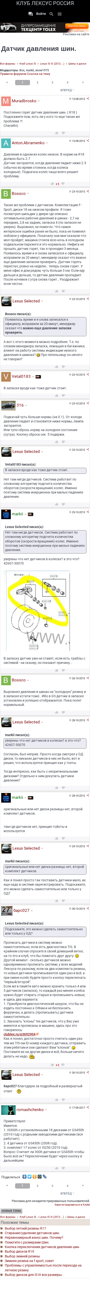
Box (21, 70)
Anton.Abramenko (28, 142)
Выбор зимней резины (22, 1256)
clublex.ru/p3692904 (20, 1034)
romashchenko (30, 1109)
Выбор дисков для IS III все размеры (33, 1275)
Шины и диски (77, 63)
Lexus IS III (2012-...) (52, 63)
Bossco (18, 193)
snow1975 (42, 70)
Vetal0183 (21, 376)
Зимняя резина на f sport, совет (29, 1261)
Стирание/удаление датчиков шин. (32, 1233)
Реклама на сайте (76, 34)
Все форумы (7, 63)
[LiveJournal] (44, 1175)
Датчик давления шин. (38, 48)
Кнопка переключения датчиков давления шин (42, 1247)
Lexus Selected (26, 301)
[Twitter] (29, 1175)
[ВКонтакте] (24, 1175)
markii (30, 70)
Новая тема (11, 1211)
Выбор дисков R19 (19, 1251)
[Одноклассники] (34, 1175)
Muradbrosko (23, 100)
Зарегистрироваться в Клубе (72, 1204)
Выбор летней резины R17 (25, 1228)
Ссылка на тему (38, 74)
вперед (67, 90)
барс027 (21, 910)
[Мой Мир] (39, 1175)
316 (20, 405)
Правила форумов (13, 74)
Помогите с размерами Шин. (27, 1242)
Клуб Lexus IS (27, 63)
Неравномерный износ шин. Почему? (34, 1237)
